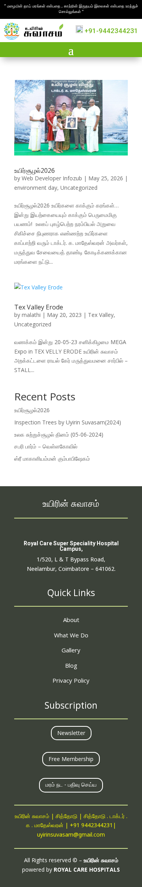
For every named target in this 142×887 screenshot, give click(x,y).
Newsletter (71, 733)
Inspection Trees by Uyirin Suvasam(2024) (67, 422)
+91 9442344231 (91, 825)
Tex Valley (101, 315)
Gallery (71, 650)
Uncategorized (78, 187)
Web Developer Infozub (52, 178)
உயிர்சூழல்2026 (34, 170)
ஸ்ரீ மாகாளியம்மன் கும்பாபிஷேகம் (52, 458)
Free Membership (71, 759)
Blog (71, 665)
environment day (35, 187)
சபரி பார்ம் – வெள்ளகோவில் (45, 446)
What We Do (71, 635)
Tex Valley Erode (38, 307)
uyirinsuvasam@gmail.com (71, 835)
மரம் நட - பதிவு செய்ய (71, 785)
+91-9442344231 (110, 31)
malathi (31, 315)
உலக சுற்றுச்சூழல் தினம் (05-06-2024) (58, 434)
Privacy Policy (71, 680)
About (71, 620)
